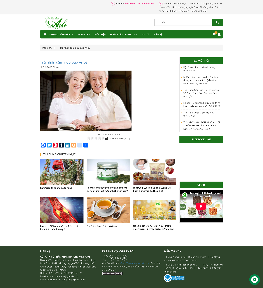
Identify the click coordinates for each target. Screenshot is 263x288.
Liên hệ (158, 34)
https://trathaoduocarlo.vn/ (134, 263)
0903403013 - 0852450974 (139, 3)
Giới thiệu (100, 34)
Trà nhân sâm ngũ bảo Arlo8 (64, 62)
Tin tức (146, 34)
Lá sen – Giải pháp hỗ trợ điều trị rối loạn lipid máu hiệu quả (59, 228)
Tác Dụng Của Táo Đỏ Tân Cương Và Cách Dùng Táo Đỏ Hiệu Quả (152, 189)
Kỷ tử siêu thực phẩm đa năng (56, 188)
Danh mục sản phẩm (59, 34)
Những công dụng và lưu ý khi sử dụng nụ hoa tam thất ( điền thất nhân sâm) (107, 189)
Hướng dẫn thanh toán (123, 34)
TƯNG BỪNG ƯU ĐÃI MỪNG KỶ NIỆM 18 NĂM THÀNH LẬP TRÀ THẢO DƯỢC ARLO (153, 228)
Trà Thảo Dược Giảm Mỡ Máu (102, 226)
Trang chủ (84, 34)
